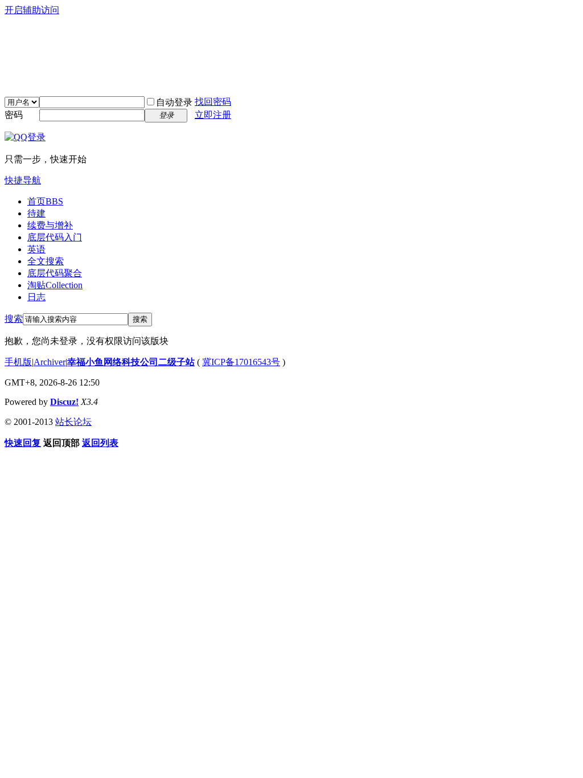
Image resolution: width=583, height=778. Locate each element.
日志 (36, 297)
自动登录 (174, 102)
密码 (14, 115)
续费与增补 (50, 225)
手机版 (18, 362)
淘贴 (55, 285)
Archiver (49, 362)
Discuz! (64, 402)
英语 (36, 249)
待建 (36, 213)
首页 (45, 201)
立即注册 (213, 115)
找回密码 (213, 102)
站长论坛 (73, 422)
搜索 (14, 319)
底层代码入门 (54, 237)
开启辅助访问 (32, 10)
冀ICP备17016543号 (241, 362)
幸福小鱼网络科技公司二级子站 (131, 362)
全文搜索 (45, 261)
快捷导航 (23, 180)
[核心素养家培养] (79, 80)
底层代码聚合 (54, 273)
